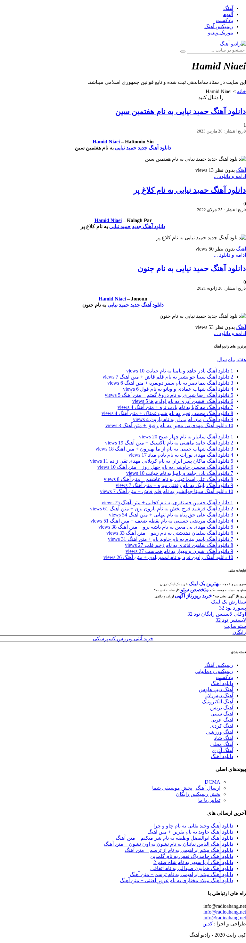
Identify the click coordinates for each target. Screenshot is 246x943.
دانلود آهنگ (222, 683)
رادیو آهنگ (235, 97)
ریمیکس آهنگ (218, 26)
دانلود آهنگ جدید (154, 147)
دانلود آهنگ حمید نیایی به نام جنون (192, 268)
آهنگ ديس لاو (219, 695)
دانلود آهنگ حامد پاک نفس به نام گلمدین (191, 856)
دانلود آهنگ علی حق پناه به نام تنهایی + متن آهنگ (171, 514)
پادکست (224, 20)
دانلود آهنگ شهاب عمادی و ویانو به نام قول (178, 389)
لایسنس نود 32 (231, 620)
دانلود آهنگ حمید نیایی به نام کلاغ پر (190, 190)
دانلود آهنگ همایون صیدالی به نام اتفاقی (191, 868)
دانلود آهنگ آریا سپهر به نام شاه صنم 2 (193, 862)
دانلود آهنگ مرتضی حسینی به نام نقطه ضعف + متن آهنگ (161, 520)
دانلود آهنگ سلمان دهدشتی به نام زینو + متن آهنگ (169, 533)
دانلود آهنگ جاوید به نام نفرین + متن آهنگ (190, 832)
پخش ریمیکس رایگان (198, 794)
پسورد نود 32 (232, 608)
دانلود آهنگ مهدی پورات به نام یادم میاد (180, 455)
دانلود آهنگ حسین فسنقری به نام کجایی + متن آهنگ (167, 502)
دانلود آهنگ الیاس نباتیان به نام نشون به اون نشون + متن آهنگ (168, 844)
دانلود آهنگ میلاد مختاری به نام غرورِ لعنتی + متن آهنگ (176, 880)
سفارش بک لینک (228, 601)
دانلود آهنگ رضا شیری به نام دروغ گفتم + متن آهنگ (169, 395)
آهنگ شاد (223, 738)
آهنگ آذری (222, 750)
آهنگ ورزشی (219, 732)
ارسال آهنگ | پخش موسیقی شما (186, 788)
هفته (241, 359)
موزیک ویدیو (220, 32)
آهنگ (228, 8)
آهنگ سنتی (221, 713)
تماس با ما (209, 800)
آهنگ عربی (221, 720)
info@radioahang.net (224, 912)
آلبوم (228, 14)
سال (222, 359)
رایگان (239, 632)
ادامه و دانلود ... (230, 176)
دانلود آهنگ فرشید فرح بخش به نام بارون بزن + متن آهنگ (161, 508)
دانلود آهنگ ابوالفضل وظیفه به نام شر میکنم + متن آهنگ (174, 838)
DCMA (212, 782)
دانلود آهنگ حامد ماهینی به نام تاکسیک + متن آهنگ (169, 442)
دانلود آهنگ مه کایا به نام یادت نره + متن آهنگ (175, 407)
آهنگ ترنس (221, 707)
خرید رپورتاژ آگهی (193, 595)
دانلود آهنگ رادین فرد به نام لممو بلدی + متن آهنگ (168, 557)
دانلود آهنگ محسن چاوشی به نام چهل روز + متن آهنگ (165, 467)
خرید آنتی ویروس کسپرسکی (123, 638)
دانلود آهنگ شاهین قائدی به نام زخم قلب (179, 545)
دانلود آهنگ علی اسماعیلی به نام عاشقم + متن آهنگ (168, 479)
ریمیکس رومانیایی (214, 671)
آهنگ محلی (221, 744)
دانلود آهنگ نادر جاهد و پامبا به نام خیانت (179, 370)
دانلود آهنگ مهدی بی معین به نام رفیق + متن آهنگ (169, 425)
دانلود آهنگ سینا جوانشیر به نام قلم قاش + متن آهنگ (167, 377)
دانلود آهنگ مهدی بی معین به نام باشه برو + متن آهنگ (165, 527)
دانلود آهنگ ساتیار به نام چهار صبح (186, 436)
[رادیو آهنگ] (233, 43)
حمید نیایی (125, 147)
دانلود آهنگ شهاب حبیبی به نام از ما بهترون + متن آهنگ (164, 449)
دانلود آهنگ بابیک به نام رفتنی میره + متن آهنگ (174, 485)
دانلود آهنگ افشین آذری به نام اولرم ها (182, 401)
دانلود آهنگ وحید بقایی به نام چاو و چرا (193, 825)
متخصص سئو (195, 589)
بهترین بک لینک (204, 583)
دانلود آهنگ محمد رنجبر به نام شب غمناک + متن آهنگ (167, 413)
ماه (231, 359)
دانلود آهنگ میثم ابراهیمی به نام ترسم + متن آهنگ (181, 874)
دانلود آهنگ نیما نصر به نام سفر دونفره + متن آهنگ (170, 383)
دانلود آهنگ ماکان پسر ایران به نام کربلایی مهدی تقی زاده (161, 461)
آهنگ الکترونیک (217, 701)
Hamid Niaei (106, 141)
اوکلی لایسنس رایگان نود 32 (216, 614)
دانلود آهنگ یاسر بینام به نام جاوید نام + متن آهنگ (170, 539)
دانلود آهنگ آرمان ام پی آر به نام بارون (183, 419)
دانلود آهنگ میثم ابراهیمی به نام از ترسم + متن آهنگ (179, 850)
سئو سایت (235, 626)
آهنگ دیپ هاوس (216, 689)
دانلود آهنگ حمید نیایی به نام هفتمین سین (180, 111)
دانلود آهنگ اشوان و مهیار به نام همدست (179, 551)
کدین (207, 923)
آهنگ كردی (221, 726)
